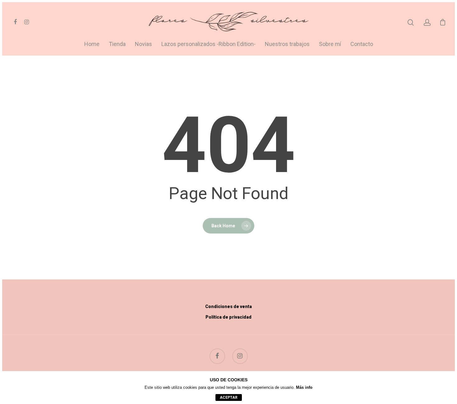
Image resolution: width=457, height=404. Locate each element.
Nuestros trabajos (287, 44)
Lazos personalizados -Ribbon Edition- (208, 44)
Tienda (117, 44)
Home (91, 44)
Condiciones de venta (228, 306)
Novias (143, 44)
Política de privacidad (228, 317)
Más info (304, 387)
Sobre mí (330, 44)
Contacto (361, 44)
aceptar (229, 397)
